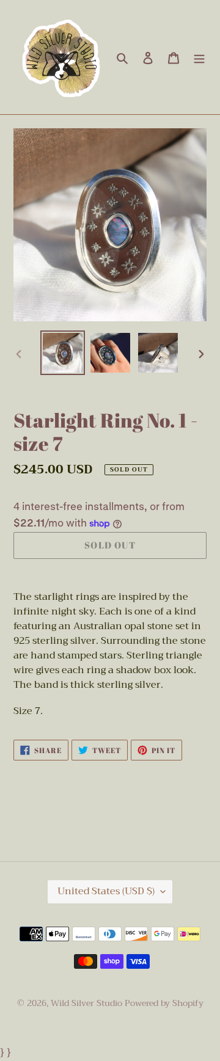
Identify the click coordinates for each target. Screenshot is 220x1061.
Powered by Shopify (164, 1003)
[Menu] (199, 57)
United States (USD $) (106, 891)
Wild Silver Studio (86, 1003)
